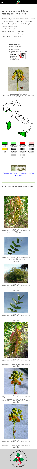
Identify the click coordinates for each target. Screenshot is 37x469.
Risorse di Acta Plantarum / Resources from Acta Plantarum (18, 174)
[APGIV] (17, 60)
